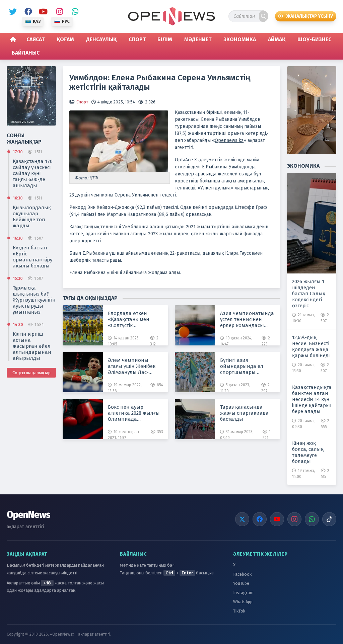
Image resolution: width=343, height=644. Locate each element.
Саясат (35, 39)
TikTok (239, 611)
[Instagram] (294, 519)
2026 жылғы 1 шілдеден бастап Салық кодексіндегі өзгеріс (308, 293)
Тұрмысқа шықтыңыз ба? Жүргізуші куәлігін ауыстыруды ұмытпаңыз (34, 300)
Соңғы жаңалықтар (31, 372)
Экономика (239, 39)
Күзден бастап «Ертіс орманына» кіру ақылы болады (32, 256)
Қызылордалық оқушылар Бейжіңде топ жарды (32, 216)
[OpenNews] (171, 16)
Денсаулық (101, 39)
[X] (242, 519)
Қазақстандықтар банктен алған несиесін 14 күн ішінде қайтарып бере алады (311, 399)
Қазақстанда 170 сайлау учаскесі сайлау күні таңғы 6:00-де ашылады (33, 173)
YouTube (43, 12)
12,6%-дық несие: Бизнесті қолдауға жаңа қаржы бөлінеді (311, 346)
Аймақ (276, 39)
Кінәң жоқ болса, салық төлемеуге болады (308, 452)
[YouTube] (277, 519)
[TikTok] (329, 519)
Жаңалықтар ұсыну (309, 16)
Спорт (137, 39)
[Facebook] (260, 519)
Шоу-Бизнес (314, 39)
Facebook (27, 12)
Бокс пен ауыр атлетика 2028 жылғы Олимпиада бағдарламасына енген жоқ (134, 413)
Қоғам (65, 39)
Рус (66, 21)
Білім (164, 39)
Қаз (37, 21)
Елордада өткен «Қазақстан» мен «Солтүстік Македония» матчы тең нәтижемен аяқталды (132, 319)
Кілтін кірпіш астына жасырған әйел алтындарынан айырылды (32, 346)
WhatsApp (73, 12)
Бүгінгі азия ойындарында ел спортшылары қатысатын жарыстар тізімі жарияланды (246, 366)
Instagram (58, 12)
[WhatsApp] (312, 519)
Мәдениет (197, 39)
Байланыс (26, 53)
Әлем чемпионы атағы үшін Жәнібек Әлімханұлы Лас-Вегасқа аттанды (131, 366)
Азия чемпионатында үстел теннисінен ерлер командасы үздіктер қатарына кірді (247, 319)
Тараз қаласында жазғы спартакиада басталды (244, 413)
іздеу (263, 16)
